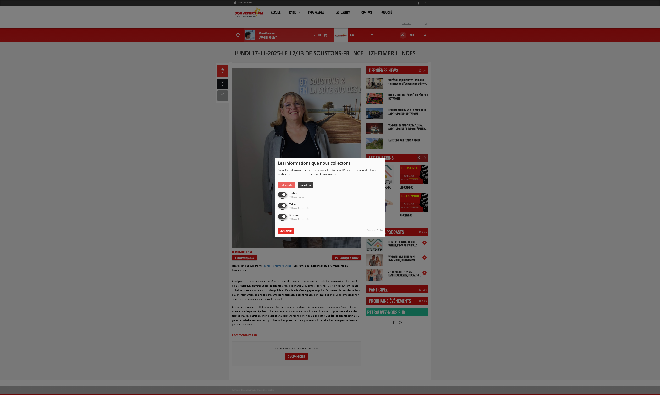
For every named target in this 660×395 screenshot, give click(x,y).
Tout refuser (305, 185)
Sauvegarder (286, 231)
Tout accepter (286, 185)
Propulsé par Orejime (375, 230)
